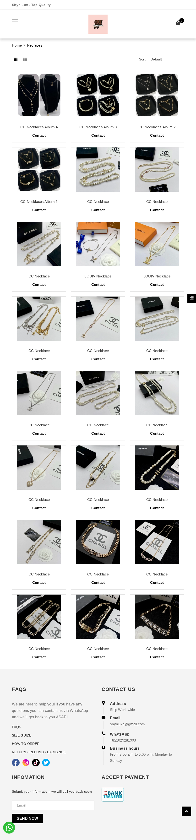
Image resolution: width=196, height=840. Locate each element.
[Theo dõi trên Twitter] (46, 762)
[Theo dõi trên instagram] (26, 762)
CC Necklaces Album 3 (98, 127)
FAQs (16, 727)
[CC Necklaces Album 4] (39, 97)
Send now (27, 818)
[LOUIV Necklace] (98, 246)
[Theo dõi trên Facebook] (16, 762)
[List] (26, 59)
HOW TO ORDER (25, 744)
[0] (178, 24)
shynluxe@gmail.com (127, 724)
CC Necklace (98, 202)
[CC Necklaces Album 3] (98, 97)
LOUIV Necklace (97, 276)
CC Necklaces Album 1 (39, 202)
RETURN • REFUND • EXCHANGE (39, 752)
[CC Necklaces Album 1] (39, 171)
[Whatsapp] (9, 827)
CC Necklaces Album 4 (39, 127)
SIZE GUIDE (22, 735)
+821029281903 (123, 740)
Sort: (143, 59)
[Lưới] (16, 59)
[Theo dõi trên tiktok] (36, 762)
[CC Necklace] (98, 171)
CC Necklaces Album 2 (157, 127)
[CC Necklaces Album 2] (157, 97)
